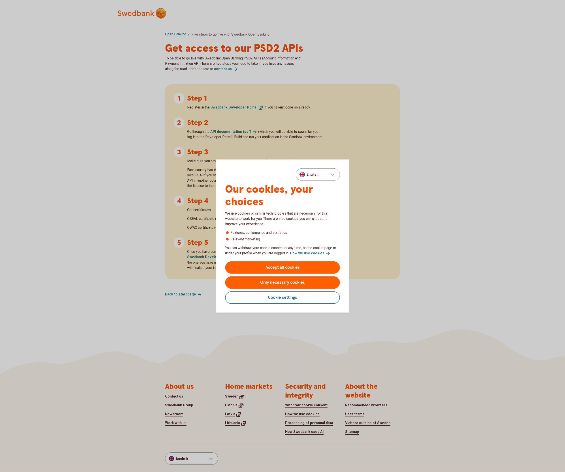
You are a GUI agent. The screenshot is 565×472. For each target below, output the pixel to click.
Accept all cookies (283, 267)
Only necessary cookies (282, 282)
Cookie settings (282, 297)
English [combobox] (312, 174)
